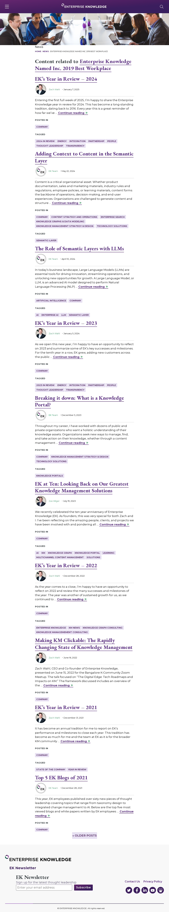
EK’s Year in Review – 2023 (66, 323)
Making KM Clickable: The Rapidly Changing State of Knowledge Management (84, 644)
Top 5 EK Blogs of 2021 (61, 777)
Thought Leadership (49, 145)
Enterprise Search (113, 217)
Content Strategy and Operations (74, 217)
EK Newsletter (32, 877)
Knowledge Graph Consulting (102, 627)
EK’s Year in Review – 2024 (66, 78)
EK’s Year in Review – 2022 (66, 565)
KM (43, 552)
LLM (63, 315)
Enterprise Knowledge (51, 627)
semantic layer (79, 315)
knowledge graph (60, 552)
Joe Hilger (54, 501)
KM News (74, 627)
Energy (62, 141)
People (111, 141)
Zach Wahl (54, 89)
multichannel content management (60, 557)
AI (37, 315)
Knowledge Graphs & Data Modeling (60, 221)
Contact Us (132, 881)
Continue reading (71, 112)
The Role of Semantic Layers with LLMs (79, 248)
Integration (77, 141)
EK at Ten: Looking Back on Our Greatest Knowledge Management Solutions (82, 487)
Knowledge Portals (49, 475)
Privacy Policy (152, 881)
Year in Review (77, 769)
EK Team (53, 171)
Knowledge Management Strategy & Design (64, 226)
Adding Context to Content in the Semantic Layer (84, 157)
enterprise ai (50, 315)
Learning (108, 552)
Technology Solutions (112, 226)
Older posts (84, 835)
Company (42, 126)
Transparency (75, 145)
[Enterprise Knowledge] (84, 5)
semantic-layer (46, 240)
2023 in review (45, 385)
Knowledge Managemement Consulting (62, 632)
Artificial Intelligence (51, 300)
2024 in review (45, 141)
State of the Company (50, 769)
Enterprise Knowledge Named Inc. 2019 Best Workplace (83, 65)
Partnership (96, 141)
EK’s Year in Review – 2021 (66, 707)
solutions (93, 557)
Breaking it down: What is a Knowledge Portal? (79, 401)
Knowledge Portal (87, 552)
